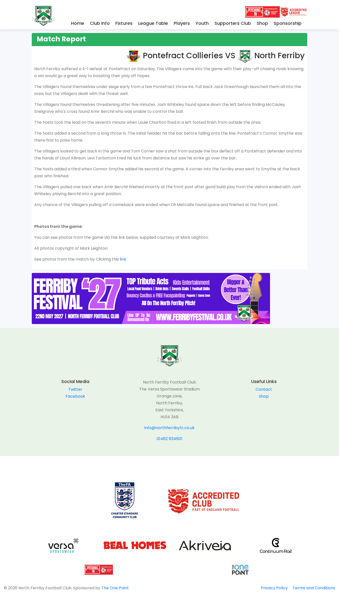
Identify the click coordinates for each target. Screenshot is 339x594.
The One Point (115, 588)
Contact (264, 389)
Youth (202, 23)
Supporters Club (232, 23)
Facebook (75, 396)
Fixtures (124, 23)
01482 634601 (169, 439)
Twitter (75, 389)
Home (77, 23)
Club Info (100, 23)
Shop (262, 23)
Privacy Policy (274, 588)
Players (182, 23)
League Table (153, 23)
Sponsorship (288, 23)
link (123, 259)
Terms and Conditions (314, 588)
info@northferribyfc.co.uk (169, 428)
